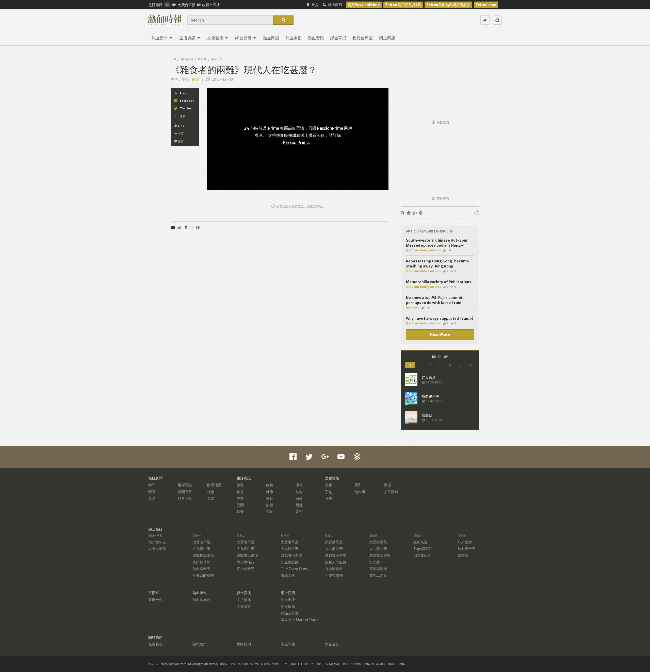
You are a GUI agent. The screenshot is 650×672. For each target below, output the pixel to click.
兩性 (299, 505)
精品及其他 (290, 613)
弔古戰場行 (245, 562)
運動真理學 (378, 568)
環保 (299, 485)
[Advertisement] (440, 85)
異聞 (240, 505)
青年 (299, 511)
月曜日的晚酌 (203, 575)
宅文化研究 (245, 568)
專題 (210, 498)
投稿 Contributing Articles (423, 250)
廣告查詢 (443, 122)
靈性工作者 (378, 575)
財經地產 (214, 485)
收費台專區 (362, 37)
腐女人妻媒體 (335, 562)
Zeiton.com (486, 5)
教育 (269, 498)
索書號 (202, 59)
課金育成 (338, 37)
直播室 (153, 593)
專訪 (151, 498)
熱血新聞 (159, 37)
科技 (240, 492)
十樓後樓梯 (334, 575)
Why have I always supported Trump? (440, 318)
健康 (269, 492)
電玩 (269, 511)
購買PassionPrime (364, 5)
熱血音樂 (316, 37)
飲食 (269, 485)
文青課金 (244, 606)
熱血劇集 (293, 37)
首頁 (174, 59)
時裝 (240, 511)
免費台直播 (187, 5)
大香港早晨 (157, 548)
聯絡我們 (244, 644)
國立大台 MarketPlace (299, 619)
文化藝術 (215, 37)
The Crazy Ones (294, 568)
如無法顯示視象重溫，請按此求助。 (300, 206)
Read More (440, 334)
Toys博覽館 (422, 548)
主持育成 (244, 599)
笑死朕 (374, 562)
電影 (358, 485)
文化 (328, 485)
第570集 (217, 59)
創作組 (359, 492)
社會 (210, 492)
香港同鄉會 (334, 568)
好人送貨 (465, 542)
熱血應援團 (290, 562)
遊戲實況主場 (203, 555)
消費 (240, 498)
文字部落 (391, 492)
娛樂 (269, 505)
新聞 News (412, 307)
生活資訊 (187, 37)
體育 (151, 492)
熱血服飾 (288, 606)
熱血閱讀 (271, 37)
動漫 (387, 485)
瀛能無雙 (420, 542)
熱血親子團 (466, 548)
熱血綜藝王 (201, 568)
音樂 (328, 498)
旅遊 (240, 485)
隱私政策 (199, 644)
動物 (299, 492)
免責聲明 (155, 644)
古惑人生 (288, 575)
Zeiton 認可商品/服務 (403, 5)
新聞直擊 (185, 492)
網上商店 (387, 37)
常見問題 (288, 644)
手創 (328, 492)
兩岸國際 (185, 485)
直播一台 (155, 599)
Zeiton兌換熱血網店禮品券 (448, 5)
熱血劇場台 (201, 599)
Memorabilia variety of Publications (438, 282)
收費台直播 (211, 5)
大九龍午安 (157, 542)
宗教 (299, 498)
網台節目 (243, 37)
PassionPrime (296, 142)
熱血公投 (185, 498)
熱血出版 (288, 599)
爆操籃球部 (201, 562)
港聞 (151, 485)
